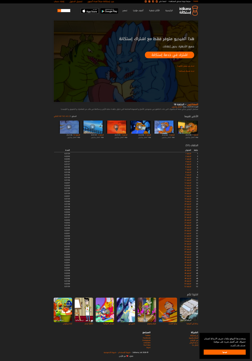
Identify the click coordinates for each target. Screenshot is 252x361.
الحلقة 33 (187, 238)
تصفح (124, 10)
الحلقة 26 (187, 220)
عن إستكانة (194, 335)
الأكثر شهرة (154, 10)
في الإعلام (194, 340)
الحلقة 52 (76, 135)
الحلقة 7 (188, 169)
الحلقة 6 (188, 166)
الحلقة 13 (187, 185)
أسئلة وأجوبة (193, 338)
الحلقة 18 (187, 198)
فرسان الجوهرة (108, 323)
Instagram (146, 340)
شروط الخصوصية (110, 352)
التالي (56, 116)
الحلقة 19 (187, 201)
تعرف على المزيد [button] (237, 345)
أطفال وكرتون (176, 106)
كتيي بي (132, 323)
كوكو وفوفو (151, 323)
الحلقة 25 (187, 217)
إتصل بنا (195, 345)
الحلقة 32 (187, 236)
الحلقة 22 (187, 209)
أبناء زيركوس (67, 323)
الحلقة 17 (187, 196)
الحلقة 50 (187, 283)
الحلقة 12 (187, 183)
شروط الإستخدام (124, 352)
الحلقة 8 (188, 172)
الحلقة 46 (187, 273)
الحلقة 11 (187, 180)
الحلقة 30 (187, 230)
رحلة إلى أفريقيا (192, 323)
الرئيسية (169, 10)
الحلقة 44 (187, 267)
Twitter (148, 335)
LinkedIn (147, 342)
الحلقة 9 (188, 174)
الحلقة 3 (148, 135)
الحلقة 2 (171, 135)
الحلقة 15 (187, 190)
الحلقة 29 (187, 228)
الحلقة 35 (187, 243)
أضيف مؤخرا (138, 10)
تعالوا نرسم (89, 323)
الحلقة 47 (187, 275)
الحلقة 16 (187, 193)
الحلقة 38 (187, 252)
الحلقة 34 (187, 241)
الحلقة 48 (187, 278)
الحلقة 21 (187, 206)
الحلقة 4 (124, 135)
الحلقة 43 (187, 265)
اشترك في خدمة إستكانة (169, 55)
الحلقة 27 (187, 222)
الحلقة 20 (187, 204)
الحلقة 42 (187, 262)
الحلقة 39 (187, 254)
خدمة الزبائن (193, 342)
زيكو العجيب (172, 323)
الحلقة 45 (187, 270)
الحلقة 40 (187, 257)
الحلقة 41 (187, 260)
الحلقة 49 (187, 281)
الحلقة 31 (187, 233)
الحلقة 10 (187, 177)
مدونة (148, 347)
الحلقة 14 (187, 188)
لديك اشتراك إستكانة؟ (186, 71)
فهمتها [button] (224, 352)
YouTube (147, 345)
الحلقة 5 (100, 135)
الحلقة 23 (187, 212)
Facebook (147, 338)
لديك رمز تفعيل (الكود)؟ (185, 66)
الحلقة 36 (187, 246)
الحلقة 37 (187, 249)
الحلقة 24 (187, 214)
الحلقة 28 (187, 225)
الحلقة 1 (195, 135)
